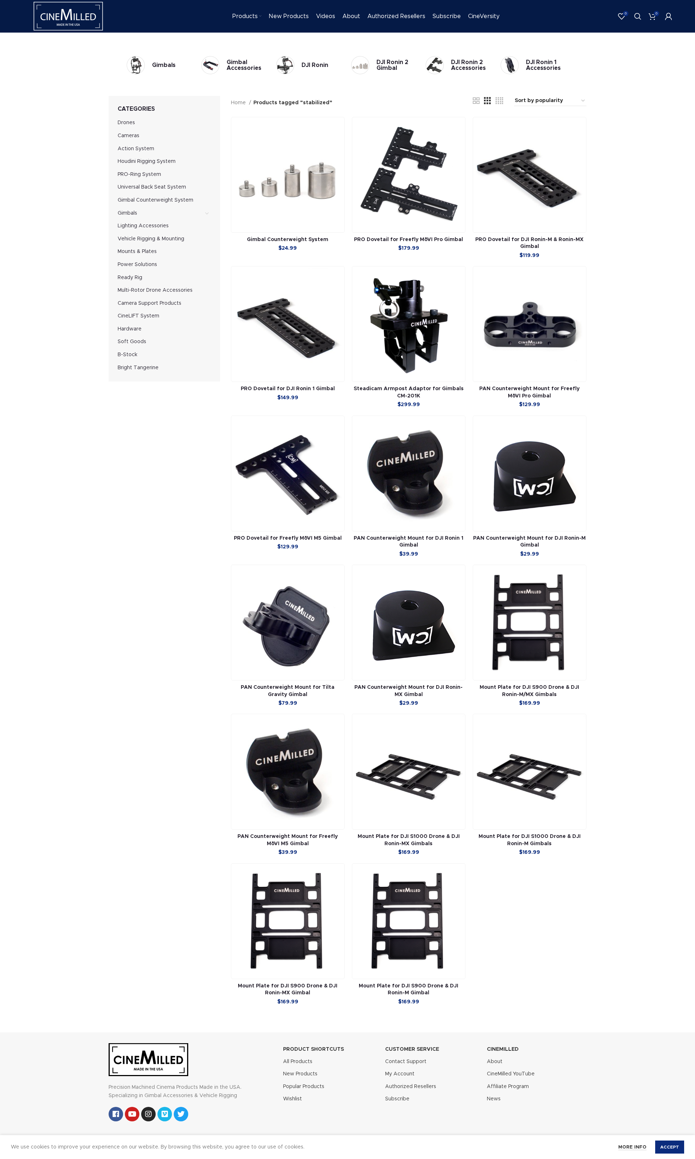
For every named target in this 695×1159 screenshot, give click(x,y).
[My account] (668, 16)
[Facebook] (116, 1114)
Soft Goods (132, 341)
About (494, 1061)
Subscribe (397, 1098)
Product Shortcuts (313, 1049)
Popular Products (303, 1086)
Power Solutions (137, 264)
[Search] (638, 16)
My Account (399, 1073)
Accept (669, 1147)
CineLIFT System (138, 316)
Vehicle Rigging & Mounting (151, 238)
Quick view (339, 129)
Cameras (128, 135)
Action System (136, 148)
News (494, 1098)
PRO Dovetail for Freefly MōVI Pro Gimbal (408, 239)
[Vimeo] (164, 1114)
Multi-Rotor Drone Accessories (155, 290)
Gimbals (127, 213)
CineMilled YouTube (511, 1073)
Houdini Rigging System (147, 161)
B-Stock (127, 354)
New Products (300, 1073)
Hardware (130, 329)
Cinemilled (503, 1049)
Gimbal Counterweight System (155, 200)
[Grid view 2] (476, 101)
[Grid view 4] (499, 101)
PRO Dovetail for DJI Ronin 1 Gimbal (288, 388)
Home (239, 102)
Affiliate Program (508, 1086)
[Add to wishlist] (339, 145)
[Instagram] (148, 1114)
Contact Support (405, 1061)
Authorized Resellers (410, 1086)
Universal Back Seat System (152, 187)
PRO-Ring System (139, 174)
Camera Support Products (149, 303)
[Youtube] (132, 1114)
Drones (126, 122)
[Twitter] (181, 1114)
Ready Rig (130, 277)
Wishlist (292, 1098)
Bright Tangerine (138, 367)
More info (632, 1147)
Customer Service (412, 1049)
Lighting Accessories (143, 225)
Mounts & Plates (137, 251)
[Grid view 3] (487, 101)
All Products (297, 1061)
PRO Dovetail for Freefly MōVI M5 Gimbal (288, 538)
